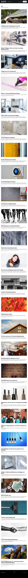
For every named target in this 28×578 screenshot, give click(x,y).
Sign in (21, 1)
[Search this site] (18, 1)
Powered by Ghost (25, 572)
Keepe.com (9, 1)
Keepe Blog (2, 572)
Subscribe (24, 1)
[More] (12, 1)
